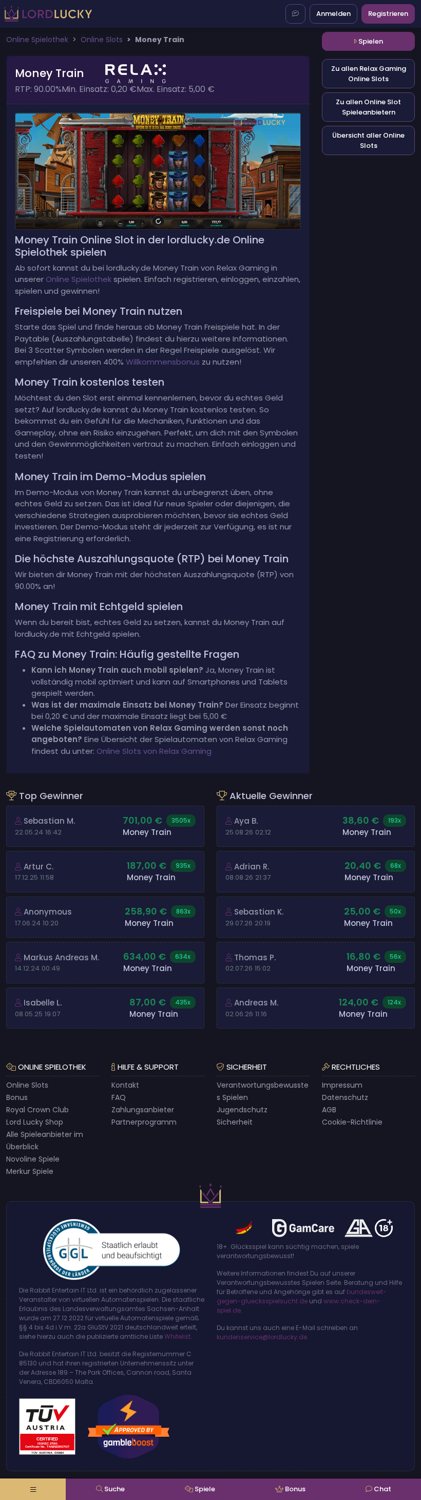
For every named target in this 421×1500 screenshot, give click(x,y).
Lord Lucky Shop (34, 1122)
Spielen (370, 41)
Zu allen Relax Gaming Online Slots (368, 74)
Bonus (17, 1097)
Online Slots (27, 1085)
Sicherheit (235, 1122)
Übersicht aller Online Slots (368, 140)
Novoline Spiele (33, 1159)
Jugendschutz (242, 1110)
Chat (381, 1489)
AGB (329, 1110)
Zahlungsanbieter (142, 1110)
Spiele (204, 1489)
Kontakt (125, 1085)
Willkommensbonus (163, 361)
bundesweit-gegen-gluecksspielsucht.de (302, 1296)
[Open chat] (295, 14)
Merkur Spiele (29, 1171)
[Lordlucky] (48, 14)
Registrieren (388, 13)
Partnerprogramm (144, 1122)
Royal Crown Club (37, 1110)
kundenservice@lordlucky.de (262, 1337)
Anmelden (333, 13)
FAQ (118, 1097)
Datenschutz (345, 1097)
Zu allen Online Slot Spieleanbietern (368, 107)
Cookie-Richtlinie (352, 1122)
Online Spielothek (78, 279)
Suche (114, 1489)
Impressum (342, 1085)
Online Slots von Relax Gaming (154, 751)
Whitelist (177, 1336)
